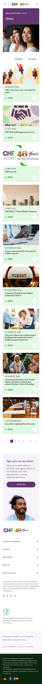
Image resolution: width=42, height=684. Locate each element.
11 (30, 441)
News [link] (24, 13)
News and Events (13, 13)
